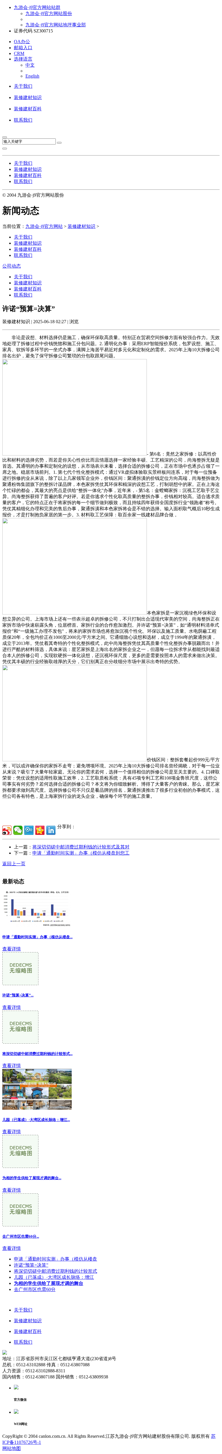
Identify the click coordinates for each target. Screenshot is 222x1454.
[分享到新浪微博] (7, 830)
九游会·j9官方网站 (44, 226)
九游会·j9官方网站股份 (48, 13)
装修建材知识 (28, 97)
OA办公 (22, 41)
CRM (19, 53)
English (32, 76)
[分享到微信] (18, 830)
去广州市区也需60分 (35, 1289)
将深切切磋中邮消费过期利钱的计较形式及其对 (81, 846)
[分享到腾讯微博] (29, 830)
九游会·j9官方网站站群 (37, 7)
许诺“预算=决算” (31, 1265)
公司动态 (11, 266)
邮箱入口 (23, 47)
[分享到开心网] (40, 830)
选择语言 (23, 58)
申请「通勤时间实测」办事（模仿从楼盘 (55, 1259)
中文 (30, 65)
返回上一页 (13, 863)
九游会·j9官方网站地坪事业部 (55, 24)
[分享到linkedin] (51, 830)
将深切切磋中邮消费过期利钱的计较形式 (55, 1271)
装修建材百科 (28, 108)
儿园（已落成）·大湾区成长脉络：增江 (54, 1277)
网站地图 (11, 1448)
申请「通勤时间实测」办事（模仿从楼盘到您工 (81, 853)
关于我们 (23, 86)
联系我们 (23, 120)
